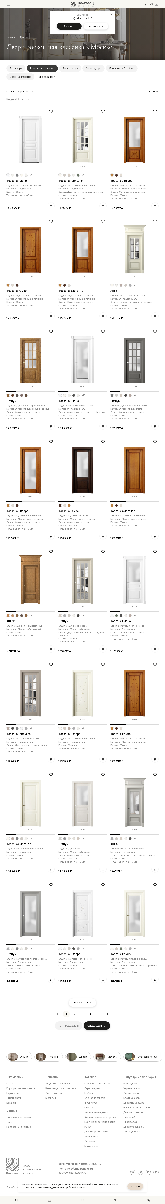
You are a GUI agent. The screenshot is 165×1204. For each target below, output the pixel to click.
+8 (135, 395)
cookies (43, 1184)
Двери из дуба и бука (121, 68)
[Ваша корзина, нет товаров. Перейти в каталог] (146, 4)
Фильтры (150, 91)
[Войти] (157, 4)
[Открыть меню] (8, 4)
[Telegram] (140, 1172)
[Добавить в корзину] (51, 205)
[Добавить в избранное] (51, 111)
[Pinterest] (156, 1172)
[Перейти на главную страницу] (82, 4)
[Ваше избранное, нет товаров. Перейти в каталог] (151, 4)
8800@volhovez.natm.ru (72, 1172)
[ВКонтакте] (132, 1172)
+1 (31, 615)
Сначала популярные (17, 91)
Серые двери (93, 68)
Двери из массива (20, 76)
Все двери (16, 68)
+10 (83, 395)
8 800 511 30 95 (92, 1163)
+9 (31, 175)
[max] (148, 1172)
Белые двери (70, 68)
